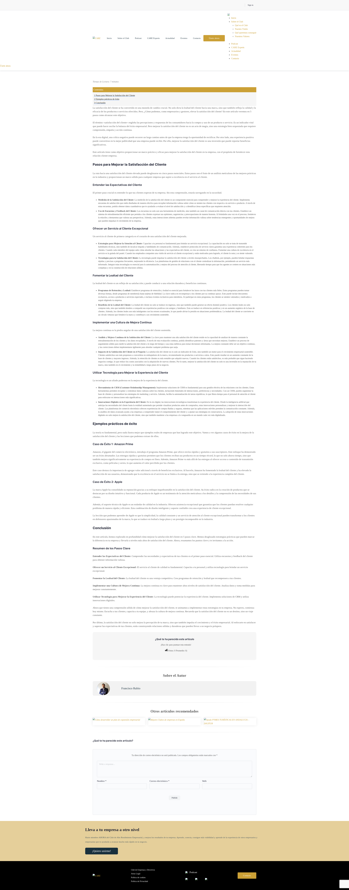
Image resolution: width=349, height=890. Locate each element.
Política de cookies (138, 877)
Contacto (197, 38)
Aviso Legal (135, 874)
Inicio (109, 38)
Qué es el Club (241, 25)
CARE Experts (153, 38)
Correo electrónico (159, 781)
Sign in (250, 5)
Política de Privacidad (139, 881)
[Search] (241, 5)
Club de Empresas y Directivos (143, 870)
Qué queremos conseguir (245, 33)
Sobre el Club (123, 38)
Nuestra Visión (241, 29)
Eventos (183, 38)
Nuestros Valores (242, 36)
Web (204, 781)
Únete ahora (214, 38)
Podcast (138, 38)
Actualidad (170, 38)
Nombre (101, 781)
